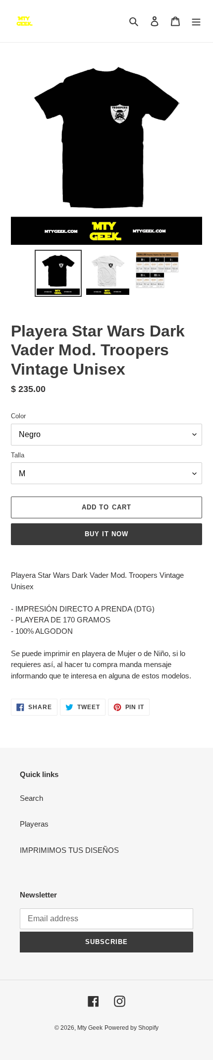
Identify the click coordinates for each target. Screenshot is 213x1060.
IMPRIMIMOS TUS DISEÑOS (69, 850)
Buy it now (106, 534)
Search (31, 798)
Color (18, 416)
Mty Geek (90, 1027)
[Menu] (196, 21)
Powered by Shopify (132, 1027)
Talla (17, 455)
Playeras (34, 824)
